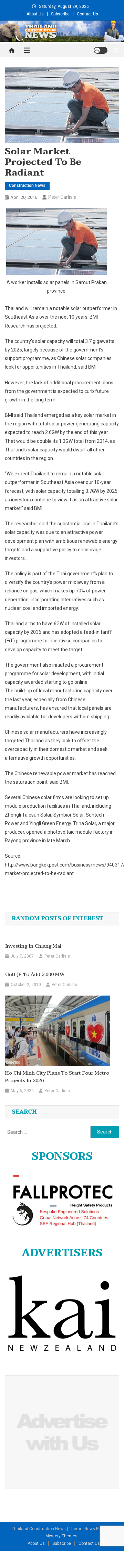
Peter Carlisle (62, 197)
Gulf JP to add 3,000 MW (35, 974)
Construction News (27, 185)
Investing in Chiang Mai (33, 946)
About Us (35, 14)
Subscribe (60, 14)
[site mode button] (100, 50)
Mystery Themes (61, 1536)
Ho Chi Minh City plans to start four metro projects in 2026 (57, 1077)
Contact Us (87, 14)
